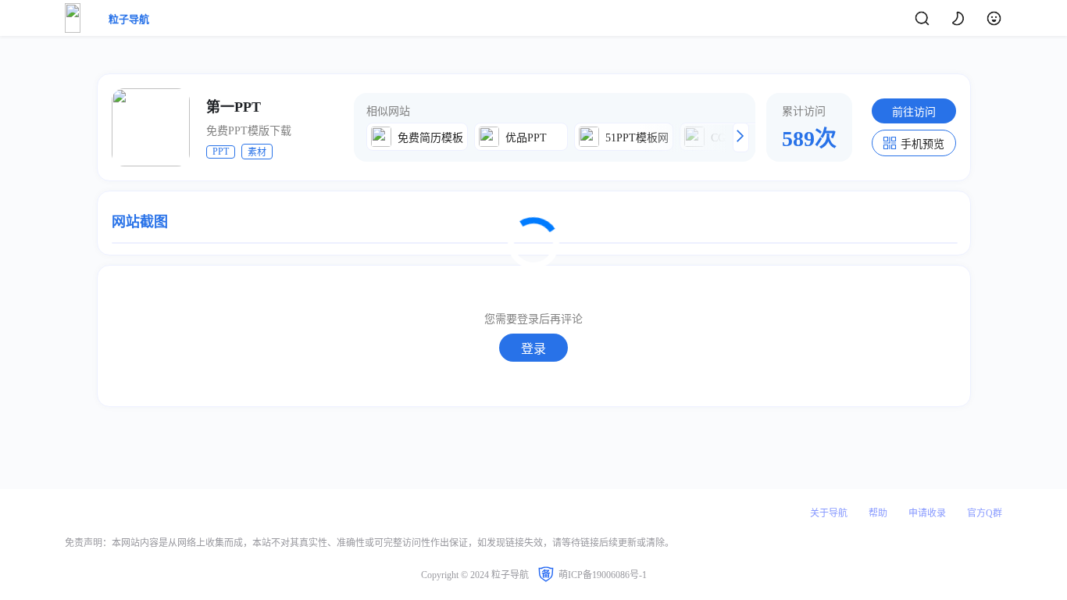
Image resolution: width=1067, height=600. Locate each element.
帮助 (878, 513)
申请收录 (927, 513)
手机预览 (922, 144)
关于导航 (829, 513)
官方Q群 (984, 513)
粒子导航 (129, 19)
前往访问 (914, 112)
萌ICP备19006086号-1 (602, 575)
